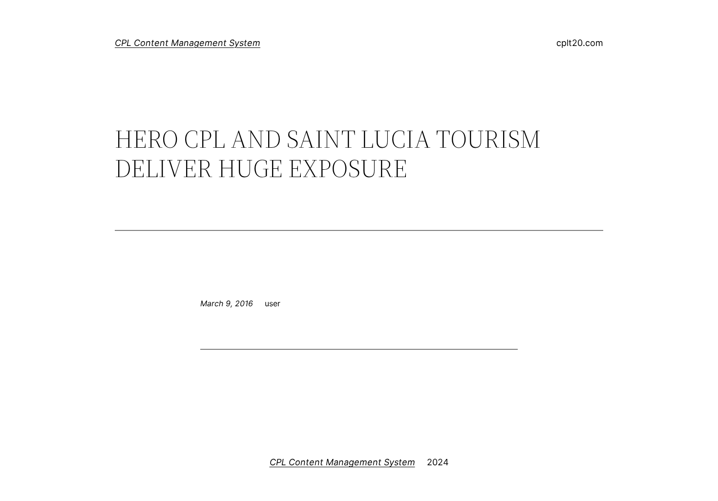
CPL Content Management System (187, 43)
